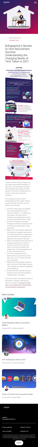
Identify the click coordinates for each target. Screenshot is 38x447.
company (29, 264)
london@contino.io (8, 419)
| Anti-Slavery (7, 431)
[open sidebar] (35, 2)
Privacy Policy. (23, 438)
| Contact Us (24, 431)
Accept (19, 442)
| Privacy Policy (25, 427)
